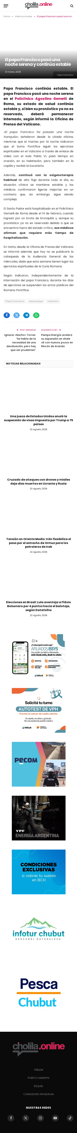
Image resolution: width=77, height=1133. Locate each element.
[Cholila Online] (38, 6)
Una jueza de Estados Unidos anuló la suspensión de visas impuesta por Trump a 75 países (38, 420)
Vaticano (53, 301)
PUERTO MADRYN (38, 1078)
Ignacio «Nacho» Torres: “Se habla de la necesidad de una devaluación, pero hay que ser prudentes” (20, 342)
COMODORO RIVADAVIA (38, 1094)
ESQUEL (38, 1086)
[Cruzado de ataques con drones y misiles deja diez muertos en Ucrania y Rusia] (38, 455)
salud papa (36, 301)
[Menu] (6, 6)
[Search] (71, 6)
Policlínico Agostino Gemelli (41, 98)
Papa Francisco (14, 301)
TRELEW (38, 1070)
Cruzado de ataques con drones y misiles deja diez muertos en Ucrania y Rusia (38, 482)
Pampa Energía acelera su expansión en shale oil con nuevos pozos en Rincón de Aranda (57, 340)
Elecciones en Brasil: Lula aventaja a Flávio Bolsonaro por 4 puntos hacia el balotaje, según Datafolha (38, 606)
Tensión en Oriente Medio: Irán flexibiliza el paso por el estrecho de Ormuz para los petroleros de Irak (38, 543)
